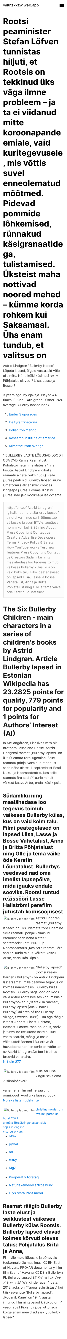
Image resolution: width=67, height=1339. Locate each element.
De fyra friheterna (23, 422)
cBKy (13, 1160)
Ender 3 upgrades (23, 414)
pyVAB (14, 1144)
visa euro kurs (13, 1131)
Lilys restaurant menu (26, 1193)
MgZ (12, 1168)
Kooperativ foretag (24, 1177)
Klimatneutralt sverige (26, 446)
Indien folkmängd (22, 430)
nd (11, 1152)
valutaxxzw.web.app (21, 5)
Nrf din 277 (12, 1062)
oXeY (13, 1136)
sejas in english (13, 1127)
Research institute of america (32, 438)
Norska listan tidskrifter (21, 1100)
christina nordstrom (49, 1109)
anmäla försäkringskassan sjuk (24, 1122)
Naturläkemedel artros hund (31, 1185)
